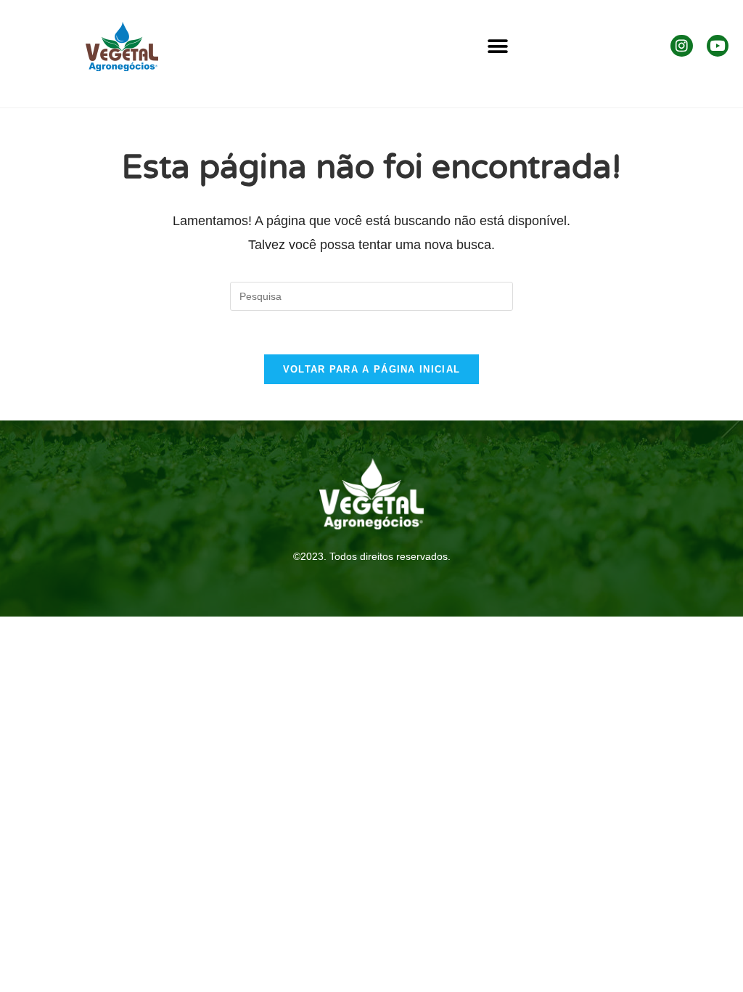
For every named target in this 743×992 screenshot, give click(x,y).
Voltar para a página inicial (371, 369)
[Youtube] (717, 46)
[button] (498, 47)
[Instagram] (681, 46)
